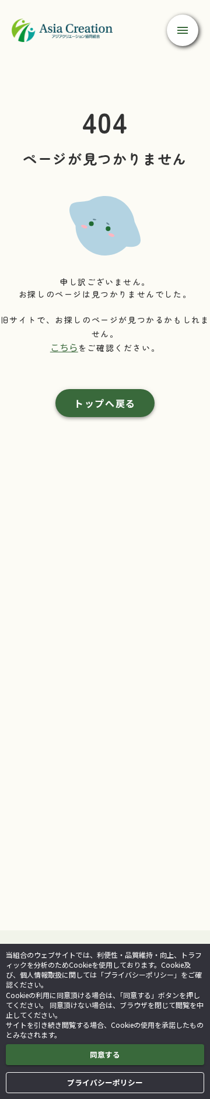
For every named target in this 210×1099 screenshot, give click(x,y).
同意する (105, 1054)
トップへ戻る (105, 403)
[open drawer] (182, 30)
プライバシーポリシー (105, 1082)
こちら (64, 347)
